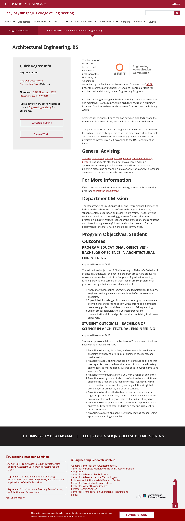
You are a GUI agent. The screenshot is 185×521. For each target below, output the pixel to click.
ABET (149, 84)
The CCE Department (31, 80)
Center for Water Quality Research (89, 486)
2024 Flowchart (40, 95)
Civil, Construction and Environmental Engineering (74, 30)
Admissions (40, 21)
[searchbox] (160, 12)
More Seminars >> (16, 497)
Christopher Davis (30, 84)
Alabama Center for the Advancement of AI (94, 465)
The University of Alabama (47, 436)
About (7, 21)
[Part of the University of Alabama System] (151, 496)
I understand (136, 515)
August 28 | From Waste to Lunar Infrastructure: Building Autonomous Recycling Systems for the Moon (34, 466)
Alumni (138, 21)
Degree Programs (19, 30)
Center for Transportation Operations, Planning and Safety (99, 493)
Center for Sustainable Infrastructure (91, 483)
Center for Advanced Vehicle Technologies (94, 477)
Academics (24, 21)
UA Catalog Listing (42, 122)
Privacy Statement (56, 516)
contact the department (106, 190)
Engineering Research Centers (94, 460)
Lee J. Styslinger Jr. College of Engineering (39, 13)
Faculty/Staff (107, 21)
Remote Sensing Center (84, 488)
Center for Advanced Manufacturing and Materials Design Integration (102, 470)
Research (59, 21)
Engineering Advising (39, 107)
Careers (125, 21)
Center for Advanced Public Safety (89, 474)
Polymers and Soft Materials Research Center (95, 480)
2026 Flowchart (41, 92)
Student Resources (82, 21)
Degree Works (42, 134)
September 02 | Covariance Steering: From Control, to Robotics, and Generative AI (35, 491)
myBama (175, 4)
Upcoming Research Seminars (29, 457)
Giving (152, 21)
